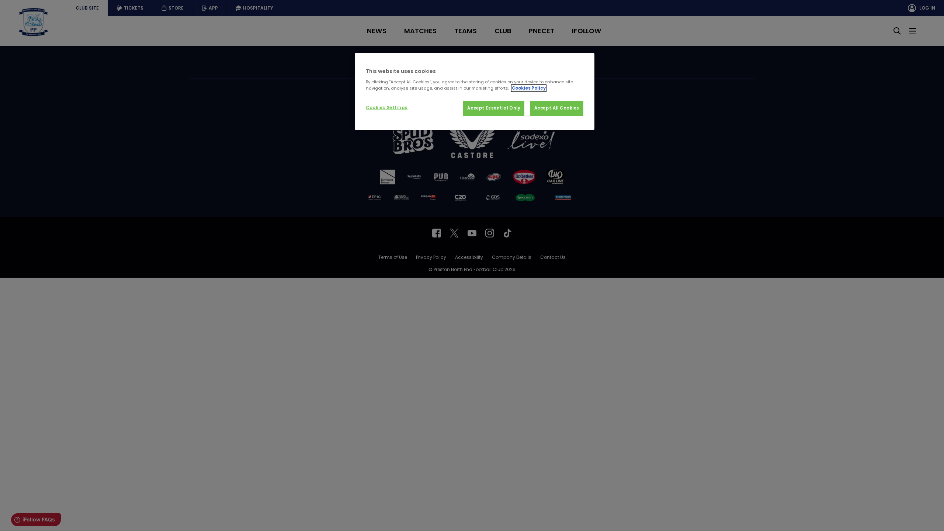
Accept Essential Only (493, 108)
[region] (474, 91)
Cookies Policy (529, 88)
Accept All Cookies (556, 108)
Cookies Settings (386, 108)
